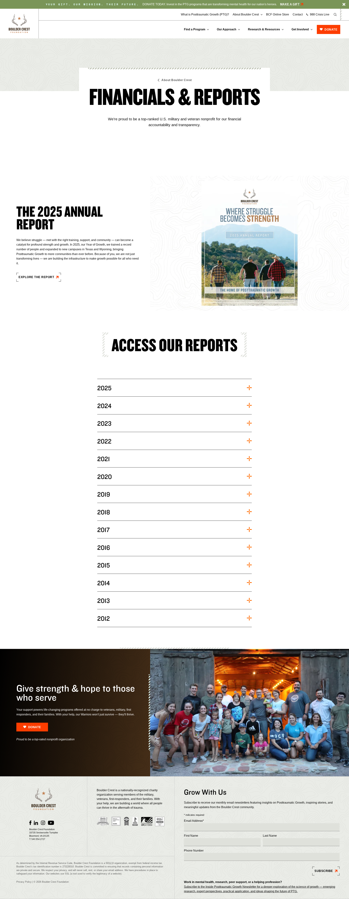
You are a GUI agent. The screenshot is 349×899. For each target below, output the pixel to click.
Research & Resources (264, 29)
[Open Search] (335, 14)
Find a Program (194, 29)
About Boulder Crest (246, 14)
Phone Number (194, 850)
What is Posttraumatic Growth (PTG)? (205, 14)
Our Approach (226, 29)
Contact (298, 14)
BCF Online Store (277, 14)
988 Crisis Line (319, 14)
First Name (191, 835)
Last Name (270, 835)
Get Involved (300, 29)
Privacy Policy (24, 881)
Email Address (194, 820)
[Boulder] (19, 23)
